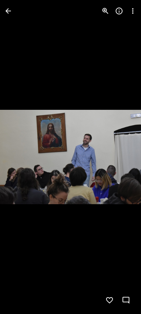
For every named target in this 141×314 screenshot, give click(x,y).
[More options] (133, 11)
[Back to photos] (8, 11)
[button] (19, 157)
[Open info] (119, 11)
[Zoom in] (105, 11)
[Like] (109, 300)
